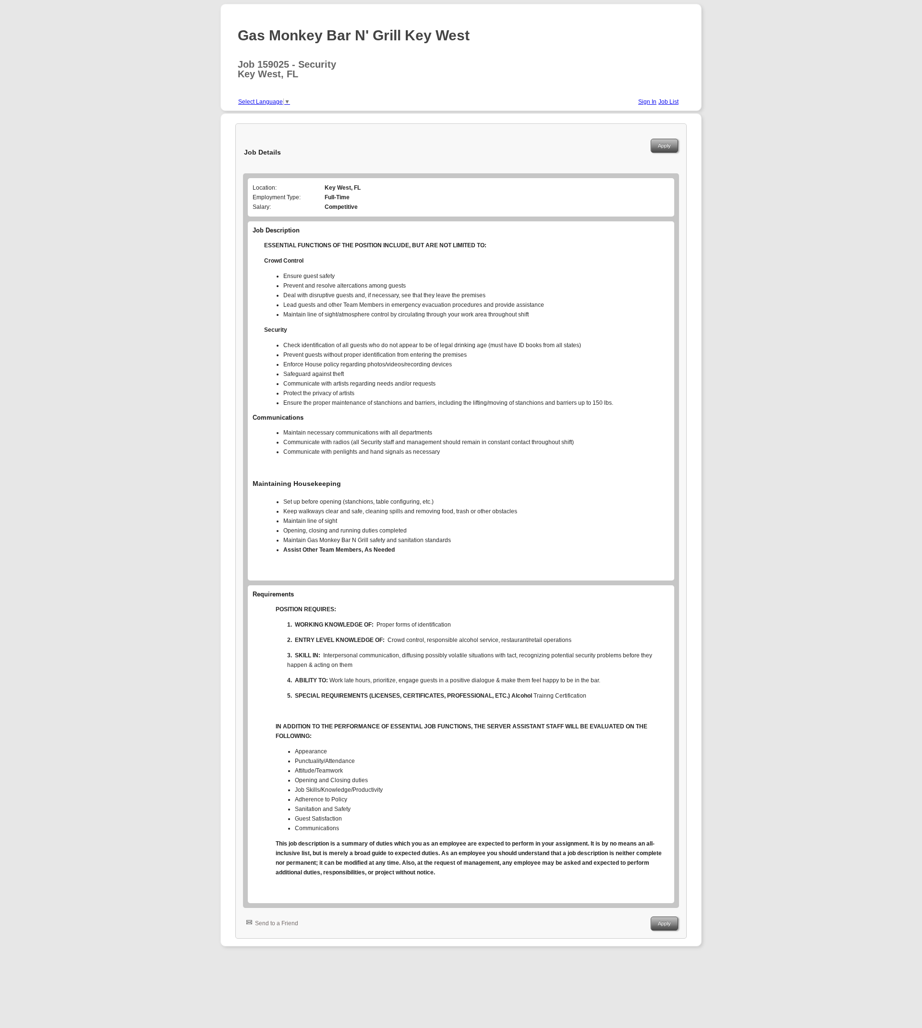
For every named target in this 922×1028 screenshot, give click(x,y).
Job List (668, 101)
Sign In (647, 101)
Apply (664, 145)
